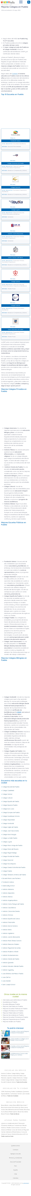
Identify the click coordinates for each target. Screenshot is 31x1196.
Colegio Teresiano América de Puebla (14, 875)
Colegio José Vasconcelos (10, 831)
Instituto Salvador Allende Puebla (12, 966)
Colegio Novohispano (9, 864)
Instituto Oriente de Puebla (10, 959)
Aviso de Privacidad (15, 1162)
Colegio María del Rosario (10, 849)
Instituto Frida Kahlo (8, 922)
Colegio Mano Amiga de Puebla (12, 845)
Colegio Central (7, 794)
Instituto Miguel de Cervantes (11, 948)
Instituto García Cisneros (10, 926)
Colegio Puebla (7, 871)
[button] (21, 2)
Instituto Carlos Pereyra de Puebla (13, 904)
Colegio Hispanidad (8, 820)
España (15, 1170)
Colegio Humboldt (8, 823)
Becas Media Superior (11, 1111)
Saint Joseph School (8, 984)
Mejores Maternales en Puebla (13, 1013)
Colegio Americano (17, 1078)
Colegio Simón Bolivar (21, 1080)
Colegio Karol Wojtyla (9, 834)
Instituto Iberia (6, 930)
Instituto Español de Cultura (11, 919)
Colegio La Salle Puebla (9, 838)
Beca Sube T (23, 1105)
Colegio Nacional (7, 860)
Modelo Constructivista (13, 1127)
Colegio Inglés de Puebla (10, 827)
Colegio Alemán (10, 1080)
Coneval (15, 74)
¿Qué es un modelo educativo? (9, 1123)
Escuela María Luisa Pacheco (11, 878)
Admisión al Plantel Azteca (13, 1132)
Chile (15, 1174)
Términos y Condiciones (15, 1158)
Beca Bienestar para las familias (14, 1109)
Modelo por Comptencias (15, 1125)
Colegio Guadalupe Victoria (10, 816)
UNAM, (19, 712)
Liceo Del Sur (6, 977)
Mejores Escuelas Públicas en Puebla (15, 1008)
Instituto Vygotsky (8, 970)
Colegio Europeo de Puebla (11, 812)
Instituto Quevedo (8, 962)
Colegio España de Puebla (10, 801)
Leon (23, 1093)
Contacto (15, 1149)
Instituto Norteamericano (10, 955)
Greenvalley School (8, 886)
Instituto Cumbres (6, 1073)
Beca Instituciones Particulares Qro (11, 1107)
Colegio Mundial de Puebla (10, 856)
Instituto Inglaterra (8, 933)
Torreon (20, 1093)
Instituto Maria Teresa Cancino (11, 941)
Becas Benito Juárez (7, 1105)
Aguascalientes (5, 1093)
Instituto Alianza (7, 897)
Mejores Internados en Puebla (13, 1006)
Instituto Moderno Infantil (10, 951)
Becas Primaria (5, 1114)
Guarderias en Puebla (10, 1002)
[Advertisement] (15, 23)
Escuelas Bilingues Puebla (11, 1004)
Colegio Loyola (7, 842)
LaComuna (26, 1183)
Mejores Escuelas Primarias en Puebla (15, 1017)
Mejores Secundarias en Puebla (13, 1015)
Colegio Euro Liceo (8, 809)
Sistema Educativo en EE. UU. (20, 1134)
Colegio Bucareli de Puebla (10, 787)
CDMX (2, 1091)
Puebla (13, 1091)
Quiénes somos (15, 1145)
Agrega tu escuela (15, 1154)
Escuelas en (6, 4)
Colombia (15, 1178)
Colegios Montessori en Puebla (13, 1011)
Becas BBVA (16, 1105)
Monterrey (8, 1091)
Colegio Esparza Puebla (9, 805)
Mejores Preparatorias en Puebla (14, 1019)
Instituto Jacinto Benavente (11, 937)
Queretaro (26, 1091)
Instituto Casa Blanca (9, 908)
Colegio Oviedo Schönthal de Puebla (13, 867)
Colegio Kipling (16, 1073)
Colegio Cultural (7, 798)
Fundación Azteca (8, 882)
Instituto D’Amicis (7, 915)
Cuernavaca (13, 1093)
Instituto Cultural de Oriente (11, 911)
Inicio (2, 4)
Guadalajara (18, 1091)
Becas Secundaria (23, 1111)
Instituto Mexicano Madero (10, 944)
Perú (15, 1166)
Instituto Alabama (8, 889)
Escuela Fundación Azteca (8, 1082)
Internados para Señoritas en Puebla (15, 1000)
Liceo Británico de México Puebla (12, 973)
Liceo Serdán (6, 981)
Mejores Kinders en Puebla (12, 1021)
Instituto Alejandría (8, 893)
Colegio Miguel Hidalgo (9, 853)
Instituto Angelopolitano (9, 900)
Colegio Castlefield (8, 790)
